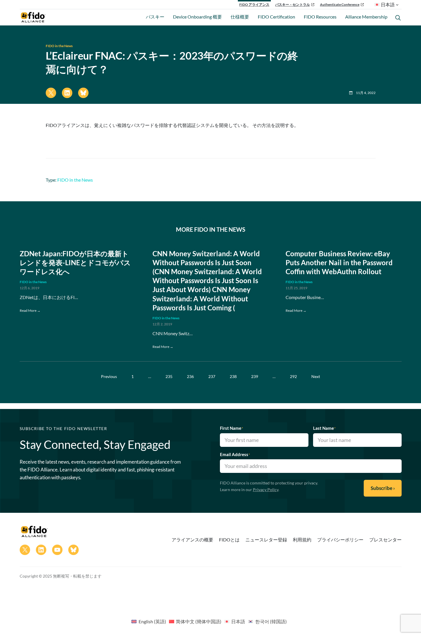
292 (293, 376)
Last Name (324, 428)
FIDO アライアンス (254, 4)
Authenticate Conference (339, 4)
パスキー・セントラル (292, 4)
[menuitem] (148, 621)
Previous (109, 376)
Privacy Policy (265, 489)
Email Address (235, 454)
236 (190, 376)
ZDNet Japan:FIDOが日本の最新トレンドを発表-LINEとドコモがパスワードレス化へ (75, 262)
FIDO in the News (59, 46)
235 (169, 376)
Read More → (30, 310)
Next (315, 376)
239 (254, 376)
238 (233, 376)
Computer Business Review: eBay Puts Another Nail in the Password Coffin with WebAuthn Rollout (339, 262)
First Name (231, 428)
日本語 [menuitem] (238, 621)
